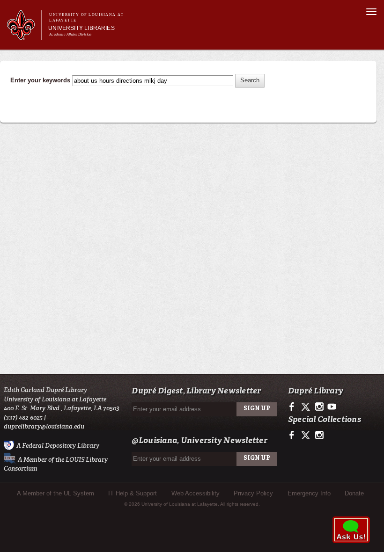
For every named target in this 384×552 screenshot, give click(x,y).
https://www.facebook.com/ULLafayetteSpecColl (294, 435)
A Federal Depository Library (57, 445)
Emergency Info (309, 493)
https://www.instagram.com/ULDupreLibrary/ (319, 407)
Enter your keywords (41, 80)
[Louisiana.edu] (24, 35)
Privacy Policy (253, 493)
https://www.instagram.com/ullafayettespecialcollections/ (319, 435)
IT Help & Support (132, 493)
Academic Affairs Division (70, 34)
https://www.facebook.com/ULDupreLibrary (294, 407)
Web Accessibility (195, 493)
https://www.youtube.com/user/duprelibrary (332, 407)
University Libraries (81, 28)
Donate (354, 493)
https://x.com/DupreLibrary (306, 407)
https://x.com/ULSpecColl (306, 435)
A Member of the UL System (55, 493)
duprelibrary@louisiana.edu (44, 426)
